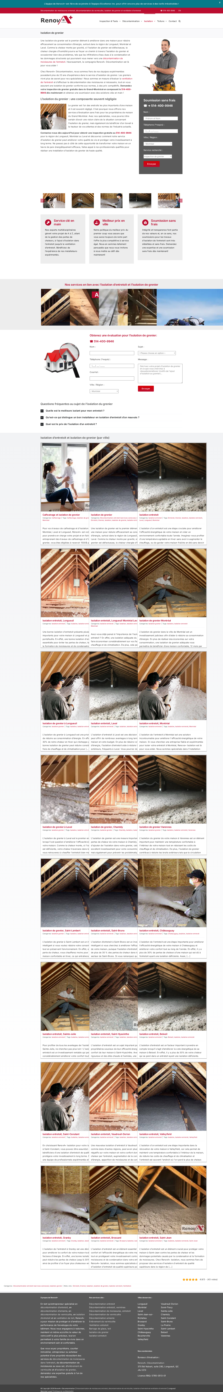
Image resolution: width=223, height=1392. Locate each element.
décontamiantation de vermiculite (89, 11)
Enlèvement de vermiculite (102, 1321)
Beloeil (170, 1037)
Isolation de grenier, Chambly (107, 827)
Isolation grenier (155, 624)
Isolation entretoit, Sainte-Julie (59, 1034)
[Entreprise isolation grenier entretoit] (112, 200)
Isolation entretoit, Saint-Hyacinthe (110, 1034)
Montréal (46, 520)
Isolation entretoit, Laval (104, 723)
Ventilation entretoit (99, 1325)
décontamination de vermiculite (56, 1314)
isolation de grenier (112, 11)
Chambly (122, 830)
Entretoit (94, 520)
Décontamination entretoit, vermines (107, 1307)
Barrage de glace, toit (100, 1328)
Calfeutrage (56, 518)
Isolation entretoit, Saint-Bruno (107, 930)
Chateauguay (173, 934)
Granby (74, 1241)
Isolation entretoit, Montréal (154, 723)
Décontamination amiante (102, 1318)
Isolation (108, 520)
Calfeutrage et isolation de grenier (61, 514)
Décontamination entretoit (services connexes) (118, 518)
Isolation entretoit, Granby (57, 1237)
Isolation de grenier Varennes (155, 827)
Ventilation (127, 1286)
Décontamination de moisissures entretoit (58, 11)
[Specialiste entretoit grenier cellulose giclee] (169, 200)
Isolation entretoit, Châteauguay (156, 930)
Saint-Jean (193, 1241)
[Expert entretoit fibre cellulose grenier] (54, 200)
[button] (180, 21)
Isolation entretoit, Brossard (106, 1237)
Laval (141, 520)
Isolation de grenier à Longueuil (60, 723)
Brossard (123, 1241)
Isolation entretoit (134, 520)
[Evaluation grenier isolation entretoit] (83, 200)
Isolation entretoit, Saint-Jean (155, 1237)
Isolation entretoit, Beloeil (153, 1034)
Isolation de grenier (84, 518)
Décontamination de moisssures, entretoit (110, 1311)
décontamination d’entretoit (54, 1307)
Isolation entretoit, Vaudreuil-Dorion (110, 1134)
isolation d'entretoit (140, 1388)
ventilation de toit (65, 1318)
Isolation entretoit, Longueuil (58, 620)
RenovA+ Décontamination (151, 1363)
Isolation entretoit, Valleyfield (155, 1134)
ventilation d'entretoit (132, 11)
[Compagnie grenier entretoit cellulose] (140, 200)
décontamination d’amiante (54, 1311)
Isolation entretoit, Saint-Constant (61, 1134)
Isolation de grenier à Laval (57, 827)
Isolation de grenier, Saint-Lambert (61, 930)
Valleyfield (193, 1137)
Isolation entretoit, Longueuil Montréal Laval (115, 620)
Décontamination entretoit (102, 1304)
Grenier (101, 520)
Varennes (191, 830)
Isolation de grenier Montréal (155, 620)
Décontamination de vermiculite (105, 1314)
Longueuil (148, 520)
